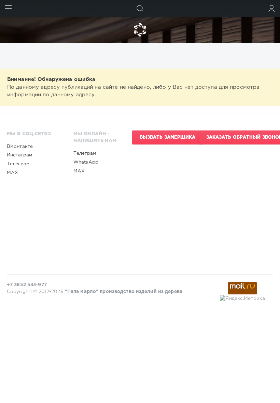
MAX (12, 173)
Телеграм (18, 164)
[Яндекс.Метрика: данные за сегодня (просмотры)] (242, 298)
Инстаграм (19, 155)
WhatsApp (85, 162)
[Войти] (271, 8)
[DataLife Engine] (140, 30)
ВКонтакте (20, 146)
